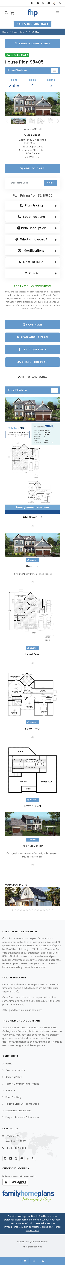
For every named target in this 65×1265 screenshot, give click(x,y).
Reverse (33, 560)
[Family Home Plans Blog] (60, 3)
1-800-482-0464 (16, 1148)
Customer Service (15, 1070)
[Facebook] (38, 3)
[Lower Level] (32, 770)
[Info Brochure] (32, 455)
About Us (10, 1090)
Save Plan (33, 324)
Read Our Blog (13, 1097)
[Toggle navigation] (54, 70)
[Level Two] (32, 694)
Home (5, 32)
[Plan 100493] (32, 896)
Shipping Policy (14, 1077)
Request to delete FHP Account (23, 1117)
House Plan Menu (17, 70)
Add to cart (34, 168)
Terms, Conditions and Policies (22, 1083)
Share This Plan (34, 362)
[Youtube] (49, 3)
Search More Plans (34, 43)
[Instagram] (43, 3)
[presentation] (7, 897)
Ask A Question (34, 349)
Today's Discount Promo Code (22, 1103)
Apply (50, 182)
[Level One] (32, 616)
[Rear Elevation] (32, 824)
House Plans (18, 32)
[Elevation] (32, 104)
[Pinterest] (32, 3)
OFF (41, 129)
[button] (12, 910)
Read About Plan (34, 337)
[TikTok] (54, 3)
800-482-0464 (36, 377)
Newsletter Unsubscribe (18, 1110)
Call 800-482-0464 (32, 24)
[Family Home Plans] (32, 13)
